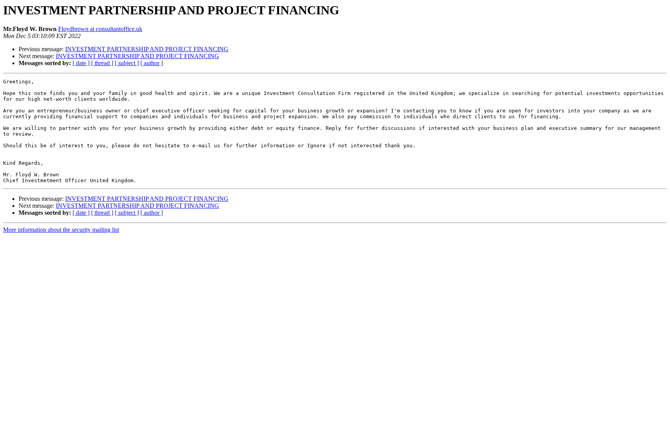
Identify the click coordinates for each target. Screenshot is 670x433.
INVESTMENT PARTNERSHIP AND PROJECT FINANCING (146, 49)
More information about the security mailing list (61, 229)
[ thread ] (102, 63)
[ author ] (151, 63)
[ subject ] (127, 63)
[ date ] (81, 63)
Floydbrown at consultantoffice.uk (100, 29)
